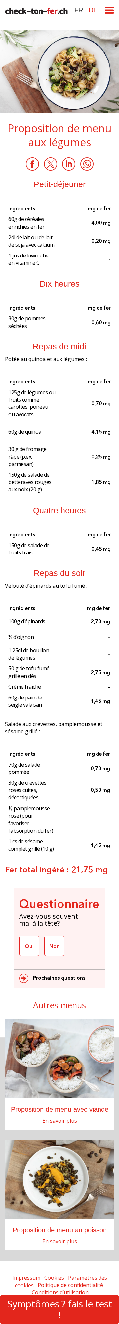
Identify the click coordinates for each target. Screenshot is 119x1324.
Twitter (50, 164)
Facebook (32, 164)
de (93, 10)
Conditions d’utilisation (60, 1292)
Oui (29, 946)
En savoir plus (59, 1120)
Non (54, 946)
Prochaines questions (58, 977)
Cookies (54, 1277)
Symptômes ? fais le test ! (59, 1309)
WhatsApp (87, 164)
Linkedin (68, 164)
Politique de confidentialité (70, 1284)
